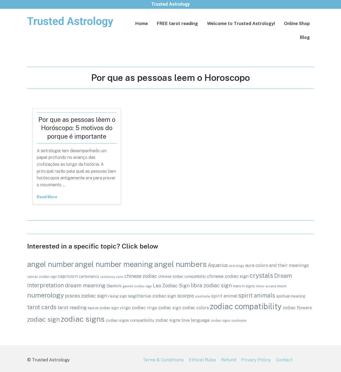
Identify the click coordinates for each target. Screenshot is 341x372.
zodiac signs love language (182, 320)
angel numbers (180, 264)
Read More (47, 197)
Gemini (114, 285)
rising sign (117, 296)
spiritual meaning (290, 296)
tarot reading (72, 307)
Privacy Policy (256, 359)
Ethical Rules (202, 359)
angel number (50, 264)
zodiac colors (195, 307)
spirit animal (224, 296)
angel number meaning (114, 264)
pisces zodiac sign (86, 296)
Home (141, 23)
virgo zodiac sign (164, 307)
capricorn (68, 276)
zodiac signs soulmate (228, 321)
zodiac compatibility (246, 306)
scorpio (185, 296)
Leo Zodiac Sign (171, 285)
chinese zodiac (140, 276)
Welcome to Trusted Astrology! (241, 23)
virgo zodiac (133, 307)
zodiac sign (43, 319)
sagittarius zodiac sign (152, 296)
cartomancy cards (111, 276)
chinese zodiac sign (228, 276)
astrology (236, 266)
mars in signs (244, 286)
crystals (261, 275)
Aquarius (218, 265)
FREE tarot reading (177, 23)
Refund (228, 359)
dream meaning (85, 285)
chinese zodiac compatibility (182, 276)
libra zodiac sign (211, 285)
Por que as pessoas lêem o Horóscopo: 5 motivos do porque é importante (76, 128)
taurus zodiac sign (103, 308)
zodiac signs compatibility (130, 320)
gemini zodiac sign (137, 286)
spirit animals (256, 295)
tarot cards (41, 307)
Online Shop (297, 23)
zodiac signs (83, 319)
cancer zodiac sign (42, 277)
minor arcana (266, 286)
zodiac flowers (297, 307)
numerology (45, 295)
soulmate (202, 296)
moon (282, 286)
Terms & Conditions (163, 359)
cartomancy (89, 276)
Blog (305, 37)
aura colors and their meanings (277, 265)
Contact (284, 359)
